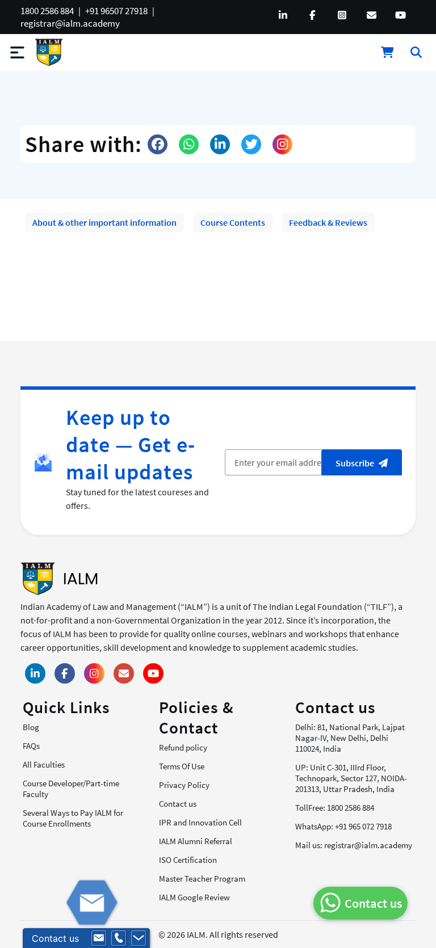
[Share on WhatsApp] (189, 144)
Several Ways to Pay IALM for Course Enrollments (73, 818)
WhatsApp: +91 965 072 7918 (343, 826)
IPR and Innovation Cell (200, 822)
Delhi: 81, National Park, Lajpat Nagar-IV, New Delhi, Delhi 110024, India (350, 738)
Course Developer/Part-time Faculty (71, 788)
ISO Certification (188, 859)
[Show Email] (98, 938)
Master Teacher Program (202, 878)
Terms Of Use (181, 766)
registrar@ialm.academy (70, 23)
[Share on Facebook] (157, 144)
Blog (31, 727)
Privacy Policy (184, 785)
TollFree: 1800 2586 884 (334, 807)
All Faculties (44, 764)
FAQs (31, 745)
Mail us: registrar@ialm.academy (353, 845)
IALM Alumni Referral (195, 841)
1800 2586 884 (47, 11)
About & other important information (104, 222)
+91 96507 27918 (116, 11)
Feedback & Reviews (328, 222)
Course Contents (232, 222)
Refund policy (183, 747)
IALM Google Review (194, 897)
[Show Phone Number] (118, 938)
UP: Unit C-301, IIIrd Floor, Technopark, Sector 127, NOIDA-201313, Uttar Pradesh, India (351, 778)
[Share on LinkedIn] (220, 144)
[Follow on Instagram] (282, 144)
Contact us (177, 803)
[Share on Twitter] (251, 144)
